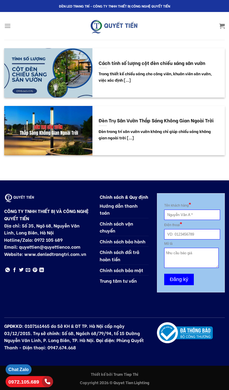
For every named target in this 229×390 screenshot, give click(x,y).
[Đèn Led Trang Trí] (114, 26)
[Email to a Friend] (28, 270)
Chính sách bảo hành (122, 241)
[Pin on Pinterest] (35, 270)
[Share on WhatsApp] (7, 270)
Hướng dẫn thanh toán (119, 209)
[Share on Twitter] (21, 270)
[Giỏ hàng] (222, 26)
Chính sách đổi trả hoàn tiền (119, 255)
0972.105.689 (23, 382)
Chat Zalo (18, 369)
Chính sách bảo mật (121, 270)
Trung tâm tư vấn (118, 280)
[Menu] (7, 26)
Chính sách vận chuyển (116, 227)
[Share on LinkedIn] (41, 270)
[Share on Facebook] (14, 270)
